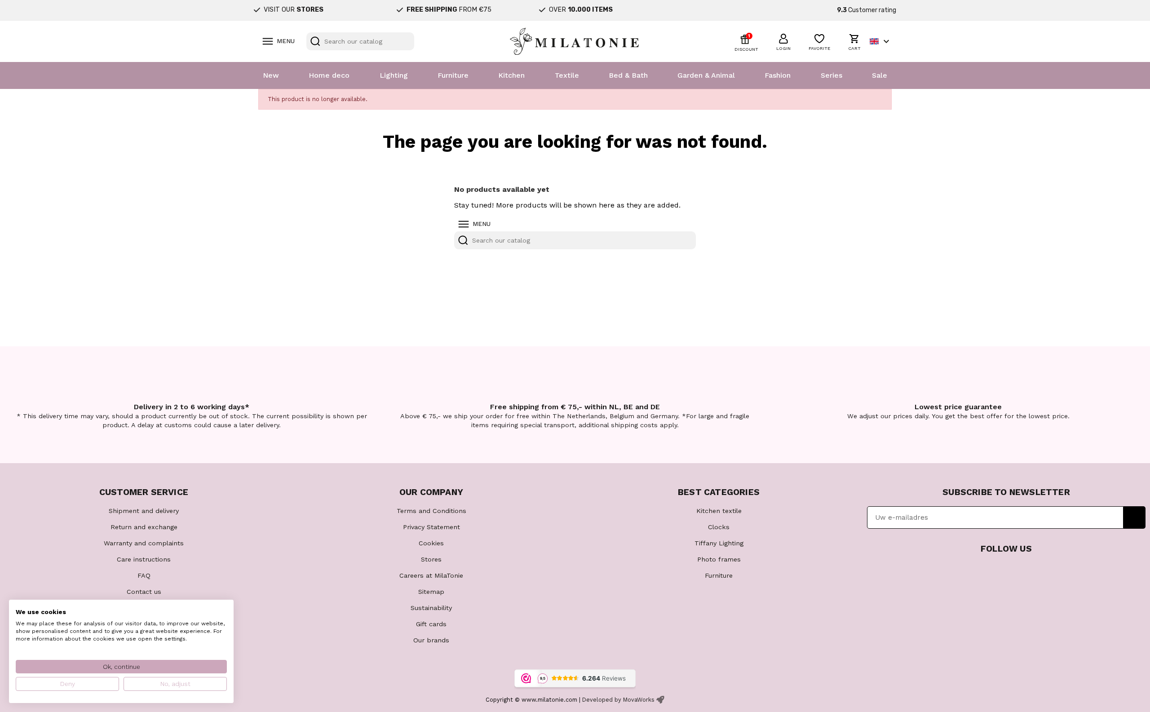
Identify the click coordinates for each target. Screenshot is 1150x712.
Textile (567, 75)
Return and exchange (144, 527)
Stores (431, 559)
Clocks (719, 527)
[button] (783, 41)
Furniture (453, 75)
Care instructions (144, 559)
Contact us (144, 591)
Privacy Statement (431, 527)
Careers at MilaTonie (431, 575)
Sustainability (431, 607)
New (271, 75)
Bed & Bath (628, 75)
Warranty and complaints (144, 543)
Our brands (431, 640)
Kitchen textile (719, 510)
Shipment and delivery (144, 510)
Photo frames (719, 559)
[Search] (315, 41)
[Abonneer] (1134, 517)
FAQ (143, 575)
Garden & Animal (706, 75)
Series (831, 75)
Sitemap (431, 591)
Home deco (329, 75)
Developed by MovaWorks (618, 699)
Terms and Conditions (431, 510)
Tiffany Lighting (718, 543)
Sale (879, 75)
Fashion (778, 75)
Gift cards (431, 624)
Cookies (431, 543)
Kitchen (511, 75)
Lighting (394, 75)
